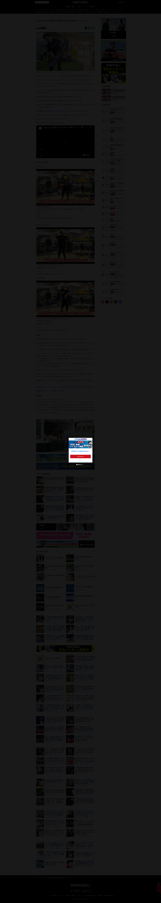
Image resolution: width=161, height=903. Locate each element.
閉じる (80, 460)
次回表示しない (80, 464)
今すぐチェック (80, 456)
